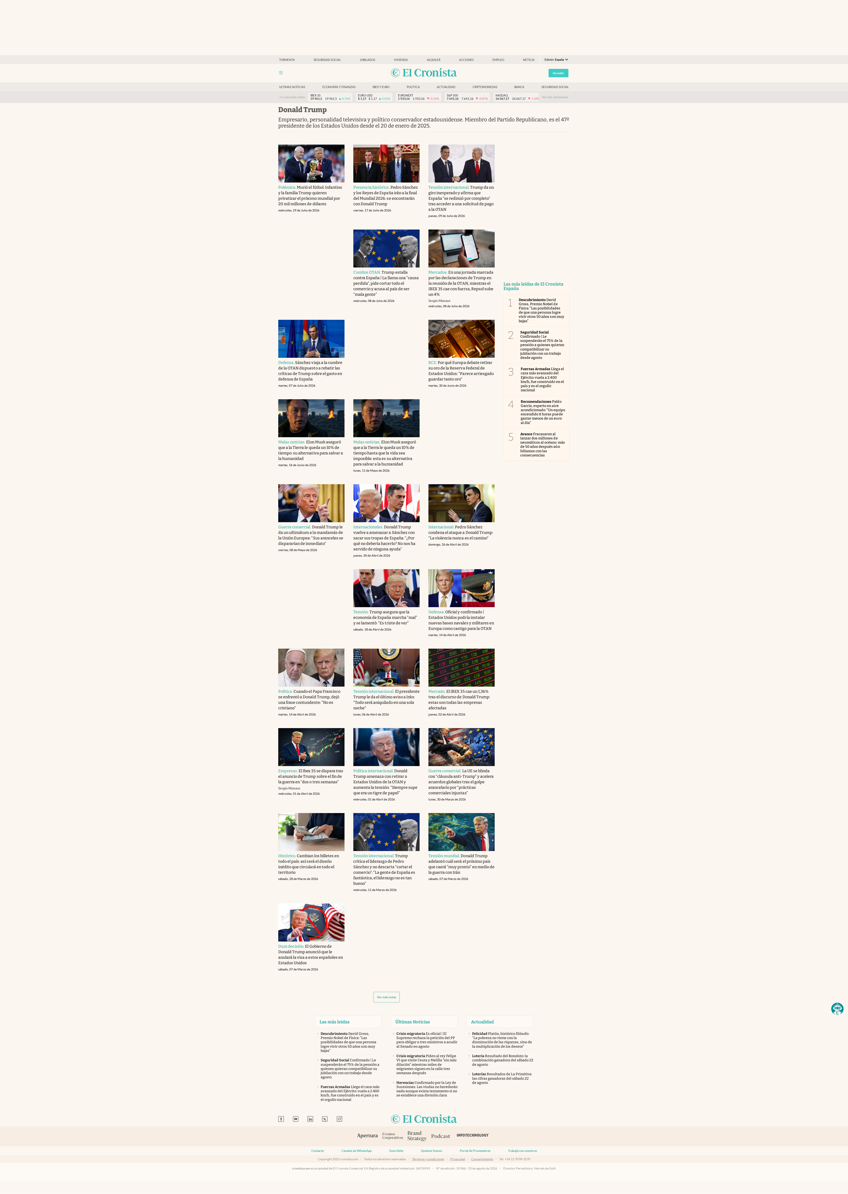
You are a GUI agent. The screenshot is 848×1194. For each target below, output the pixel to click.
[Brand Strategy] (417, 1136)
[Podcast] (440, 1136)
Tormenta (287, 60)
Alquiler (433, 60)
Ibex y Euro (381, 87)
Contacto (317, 1151)
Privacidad (457, 1159)
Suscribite (396, 1151)
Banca (519, 87)
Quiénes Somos (431, 1151)
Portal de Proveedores (475, 1151)
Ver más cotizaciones (555, 97)
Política (413, 87)
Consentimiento (482, 1159)
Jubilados (367, 60)
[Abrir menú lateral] (281, 73)
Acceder (558, 73)
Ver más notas (386, 997)
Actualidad (446, 87)
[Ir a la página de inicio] (424, 73)
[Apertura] (367, 1136)
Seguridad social (327, 60)
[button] (837, 1009)
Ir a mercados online (292, 97)
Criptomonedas (485, 87)
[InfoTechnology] (473, 1136)
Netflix (528, 60)
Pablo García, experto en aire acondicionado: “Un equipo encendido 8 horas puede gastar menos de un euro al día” (543, 412)
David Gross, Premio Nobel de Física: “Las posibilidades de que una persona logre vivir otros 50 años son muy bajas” (541, 310)
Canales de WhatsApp (357, 1151)
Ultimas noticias (292, 87)
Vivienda (401, 60)
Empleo (498, 60)
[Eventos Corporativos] (392, 1136)
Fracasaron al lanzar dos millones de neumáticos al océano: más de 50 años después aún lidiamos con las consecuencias (542, 444)
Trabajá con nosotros (522, 1151)
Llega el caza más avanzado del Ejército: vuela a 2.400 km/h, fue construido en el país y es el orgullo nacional (542, 379)
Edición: (554, 59)
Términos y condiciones (428, 1159)
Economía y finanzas (339, 87)
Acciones (466, 60)
